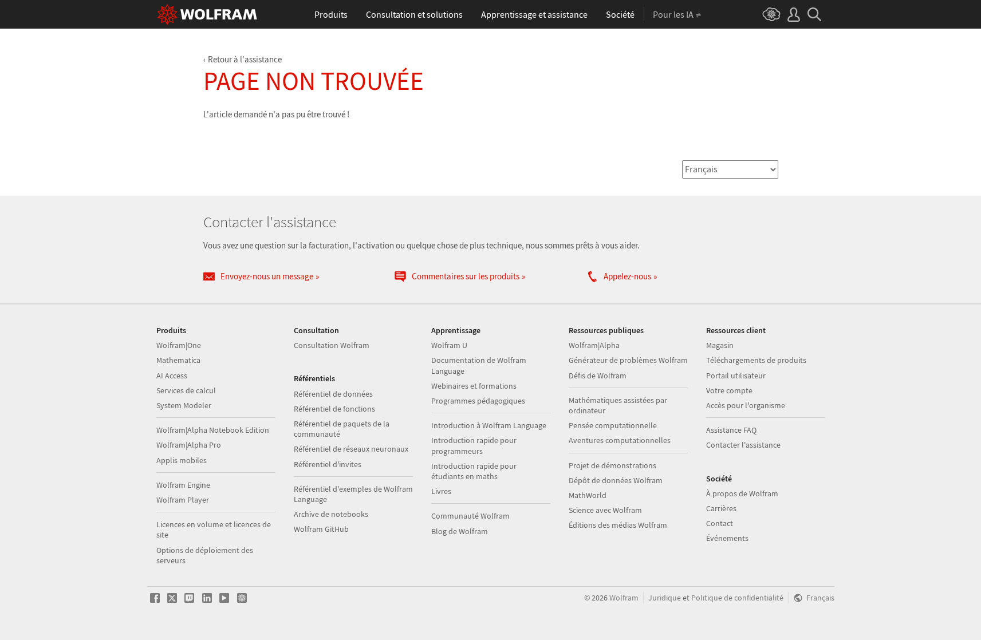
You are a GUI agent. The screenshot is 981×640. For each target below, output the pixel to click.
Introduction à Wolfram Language (488, 425)
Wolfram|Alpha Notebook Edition (212, 430)
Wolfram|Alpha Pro (188, 445)
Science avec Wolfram (605, 510)
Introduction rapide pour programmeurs (474, 445)
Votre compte (729, 390)
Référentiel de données (333, 394)
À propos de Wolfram (742, 493)
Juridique (664, 598)
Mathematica (178, 360)
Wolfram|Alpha (594, 345)
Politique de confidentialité (737, 598)
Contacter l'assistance (743, 445)
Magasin (720, 345)
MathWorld (587, 495)
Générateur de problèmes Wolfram (628, 360)
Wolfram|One (178, 345)
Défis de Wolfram (598, 375)
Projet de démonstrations (612, 465)
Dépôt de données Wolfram (616, 480)
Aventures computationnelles (620, 440)
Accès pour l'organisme (745, 405)
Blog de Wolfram (459, 531)
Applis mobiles (181, 460)
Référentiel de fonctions (334, 409)
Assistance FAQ (731, 430)
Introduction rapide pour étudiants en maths (474, 471)
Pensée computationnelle (613, 425)
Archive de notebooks (331, 514)
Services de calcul (186, 390)
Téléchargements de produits (756, 360)
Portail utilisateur (736, 375)
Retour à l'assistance (245, 59)
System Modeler (183, 405)
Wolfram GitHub (321, 529)
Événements (727, 538)
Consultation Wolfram (331, 345)
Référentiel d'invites (327, 464)
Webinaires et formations (474, 386)
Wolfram (624, 598)
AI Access (171, 375)
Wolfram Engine (183, 485)
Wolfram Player (182, 500)
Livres (441, 491)
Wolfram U (449, 345)
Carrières (721, 508)
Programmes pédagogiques (478, 401)
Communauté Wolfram (470, 516)
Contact (719, 523)
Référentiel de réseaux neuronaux (351, 449)
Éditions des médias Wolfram (618, 525)
